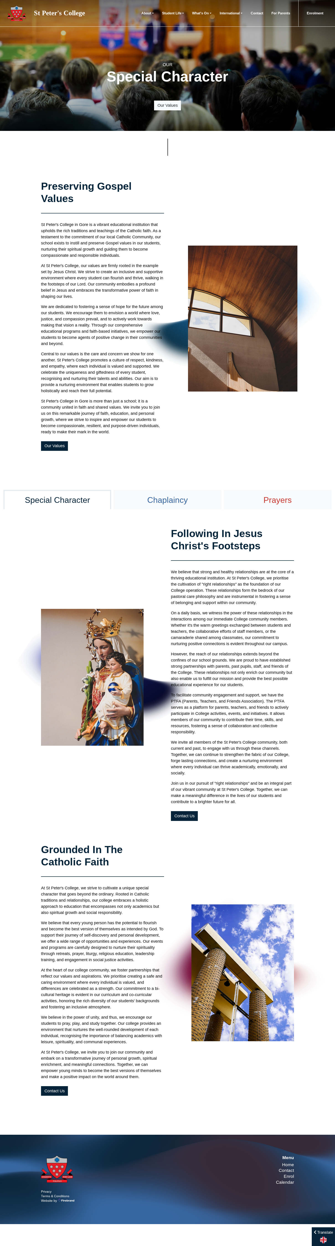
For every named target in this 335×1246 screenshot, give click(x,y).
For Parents (280, 13)
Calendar (285, 1182)
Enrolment (315, 13)
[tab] (57, 499)
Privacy (46, 1191)
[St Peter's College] (57, 1168)
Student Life (171, 13)
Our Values (167, 105)
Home (288, 1164)
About (146, 13)
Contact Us (184, 816)
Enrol (289, 1176)
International (230, 13)
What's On (200, 13)
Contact (257, 13)
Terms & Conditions (55, 1196)
